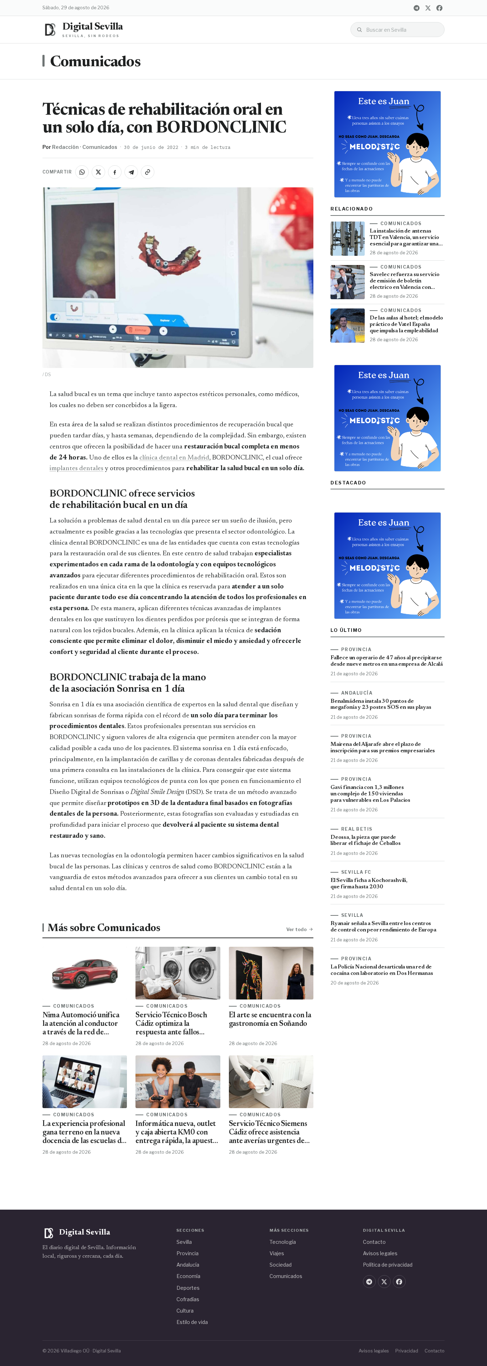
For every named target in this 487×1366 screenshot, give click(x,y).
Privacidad (406, 1351)
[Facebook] (439, 7)
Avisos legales (380, 1253)
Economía (188, 1276)
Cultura (185, 1311)
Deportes (188, 1288)
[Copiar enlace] (147, 172)
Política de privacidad (387, 1265)
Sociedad (281, 1265)
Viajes (277, 1253)
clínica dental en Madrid (174, 458)
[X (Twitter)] (427, 7)
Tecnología (283, 1242)
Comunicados (95, 62)
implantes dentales (76, 468)
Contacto (374, 1242)
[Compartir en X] (98, 172)
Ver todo (296, 929)
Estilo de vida (192, 1322)
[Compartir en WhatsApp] (82, 172)
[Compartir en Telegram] (131, 172)
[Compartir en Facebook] (115, 172)
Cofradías (187, 1299)
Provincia (187, 1253)
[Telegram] (416, 7)
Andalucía (187, 1265)
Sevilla (184, 1242)
